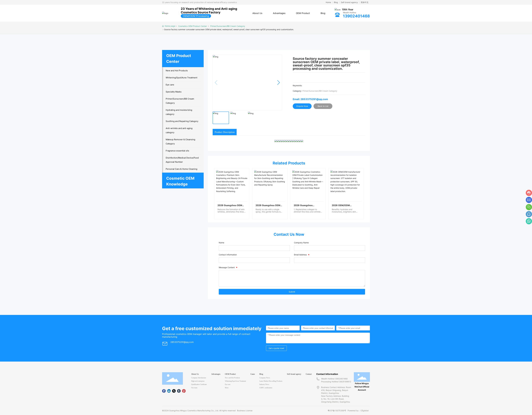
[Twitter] (174, 391)
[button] (278, 82)
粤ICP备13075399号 (337, 410)
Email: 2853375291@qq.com (310, 99)
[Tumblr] (179, 391)
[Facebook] (164, 391)
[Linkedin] (169, 391)
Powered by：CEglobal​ (358, 410)
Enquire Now (302, 106)
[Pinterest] (184, 391)
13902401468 (356, 16)
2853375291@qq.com (182, 342)
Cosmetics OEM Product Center (192, 26)
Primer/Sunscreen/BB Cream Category (227, 26)
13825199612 (344, 381)
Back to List (323, 106)
